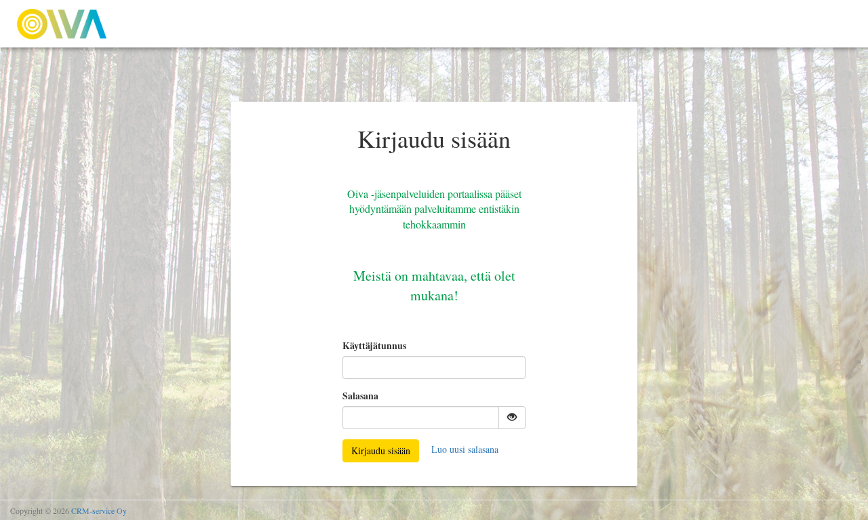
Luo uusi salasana (464, 449)
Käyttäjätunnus (374, 346)
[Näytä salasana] (512, 417)
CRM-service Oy (99, 510)
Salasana (360, 396)
